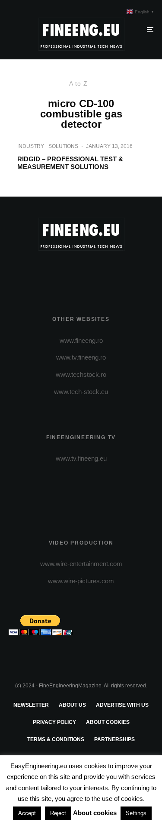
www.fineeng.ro (81, 340)
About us (72, 705)
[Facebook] (47, 273)
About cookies (108, 722)
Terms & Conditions (55, 739)
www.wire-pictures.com (81, 581)
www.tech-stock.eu (81, 391)
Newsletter (31, 705)
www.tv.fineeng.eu (81, 458)
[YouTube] (97, 273)
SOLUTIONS (63, 146)
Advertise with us (122, 705)
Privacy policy (54, 722)
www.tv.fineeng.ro (81, 357)
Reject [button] (58, 813)
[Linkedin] (114, 273)
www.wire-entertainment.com (81, 563)
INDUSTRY (30, 146)
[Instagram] (81, 273)
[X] (64, 273)
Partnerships (114, 739)
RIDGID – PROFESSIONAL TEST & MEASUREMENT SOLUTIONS (70, 162)
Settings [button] (136, 813)
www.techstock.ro (81, 374)
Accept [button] (27, 813)
